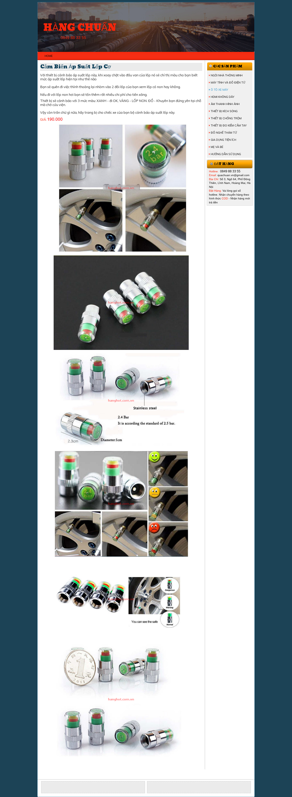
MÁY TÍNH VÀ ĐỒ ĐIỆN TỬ (228, 82)
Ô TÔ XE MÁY (219, 89)
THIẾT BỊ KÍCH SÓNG (224, 111)
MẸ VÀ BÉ (217, 147)
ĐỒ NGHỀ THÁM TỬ (224, 132)
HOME (49, 56)
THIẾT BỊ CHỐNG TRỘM (226, 118)
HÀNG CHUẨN (79, 27)
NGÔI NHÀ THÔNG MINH (227, 75)
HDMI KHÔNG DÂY (222, 97)
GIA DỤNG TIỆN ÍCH (223, 140)
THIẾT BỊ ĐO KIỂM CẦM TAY (229, 125)
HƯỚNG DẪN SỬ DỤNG (226, 154)
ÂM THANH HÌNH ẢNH (225, 104)
